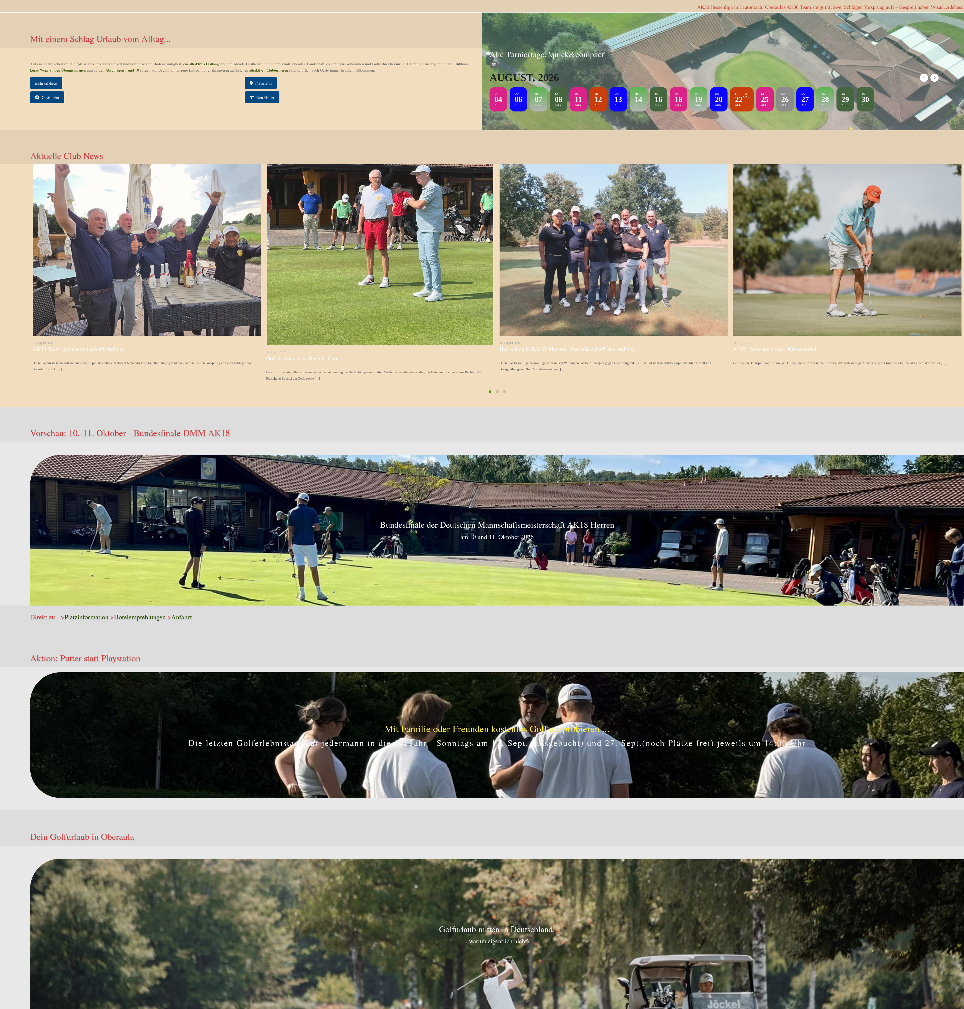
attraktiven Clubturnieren (268, 70)
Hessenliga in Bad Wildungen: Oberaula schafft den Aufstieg (568, 348)
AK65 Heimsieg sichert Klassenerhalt (775, 348)
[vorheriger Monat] (924, 77)
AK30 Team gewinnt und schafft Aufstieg (79, 348)
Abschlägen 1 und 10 (121, 70)
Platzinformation (86, 617)
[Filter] (494, 65)
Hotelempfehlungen (140, 617)
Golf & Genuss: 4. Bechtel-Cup (301, 358)
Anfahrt (181, 617)
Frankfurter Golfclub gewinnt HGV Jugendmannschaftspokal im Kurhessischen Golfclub (861, 7)
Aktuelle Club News (66, 155)
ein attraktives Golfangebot (204, 63)
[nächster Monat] (934, 77)
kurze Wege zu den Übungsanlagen (58, 70)
